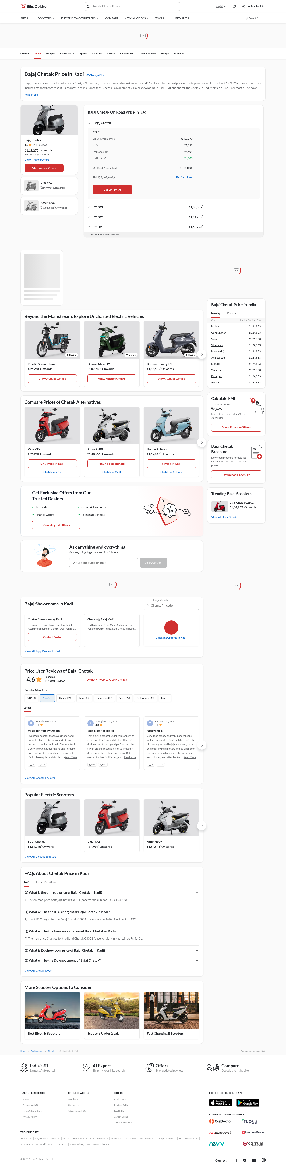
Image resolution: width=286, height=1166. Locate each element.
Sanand (215, 338)
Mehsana (216, 326)
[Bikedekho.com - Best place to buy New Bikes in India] (33, 6)
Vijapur (215, 382)
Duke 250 (62, 1144)
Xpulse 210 (130, 1138)
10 (43, 764)
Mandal (215, 363)
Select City (255, 18)
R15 (91, 1138)
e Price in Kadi (171, 463)
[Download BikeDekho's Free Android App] (247, 1102)
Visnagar (216, 370)
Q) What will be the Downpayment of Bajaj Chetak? (63, 960)
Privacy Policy (29, 1116)
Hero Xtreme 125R (188, 1138)
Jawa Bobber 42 (101, 1144)
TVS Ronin (116, 1138)
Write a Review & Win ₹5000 (107, 680)
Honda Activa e (157, 449)
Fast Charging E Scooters (165, 1033)
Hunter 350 (26, 1138)
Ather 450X (48, 202)
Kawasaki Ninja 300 (80, 1144)
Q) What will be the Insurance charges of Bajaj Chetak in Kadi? (70, 931)
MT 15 (66, 1138)
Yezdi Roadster (146, 1138)
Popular (232, 313)
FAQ (26, 882)
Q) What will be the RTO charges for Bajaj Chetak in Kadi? (67, 912)
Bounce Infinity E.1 (159, 364)
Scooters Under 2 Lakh (104, 1033)
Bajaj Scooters (231, 517)
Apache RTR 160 (29, 1144)
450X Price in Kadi (112, 463)
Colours (97, 53)
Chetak (24, 53)
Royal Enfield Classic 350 (47, 1138)
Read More (31, 94)
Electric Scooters (46, 856)
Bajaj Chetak (33, 140)
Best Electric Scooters (44, 1033)
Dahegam (216, 376)
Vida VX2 (46, 182)
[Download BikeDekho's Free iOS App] (220, 1102)
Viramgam (217, 345)
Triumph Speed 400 (166, 1138)
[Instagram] (264, 1160)
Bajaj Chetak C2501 (242, 502)
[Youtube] (254, 1160)
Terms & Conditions (32, 1110)
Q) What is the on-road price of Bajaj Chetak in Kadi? (63, 893)
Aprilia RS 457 (47, 1144)
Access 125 (102, 1138)
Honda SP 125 (79, 1138)
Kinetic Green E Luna (41, 364)
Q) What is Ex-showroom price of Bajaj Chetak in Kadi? (65, 950)
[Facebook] (236, 1160)
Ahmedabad (218, 357)
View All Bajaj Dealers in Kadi (43, 651)
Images (50, 53)
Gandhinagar (218, 332)
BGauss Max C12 (98, 364)
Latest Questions (46, 882)
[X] (244, 1160)
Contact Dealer (52, 637)
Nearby (215, 313)
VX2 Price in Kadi (52, 463)
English (219, 6)
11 (104, 764)
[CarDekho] (220, 1121)
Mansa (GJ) (217, 351)
